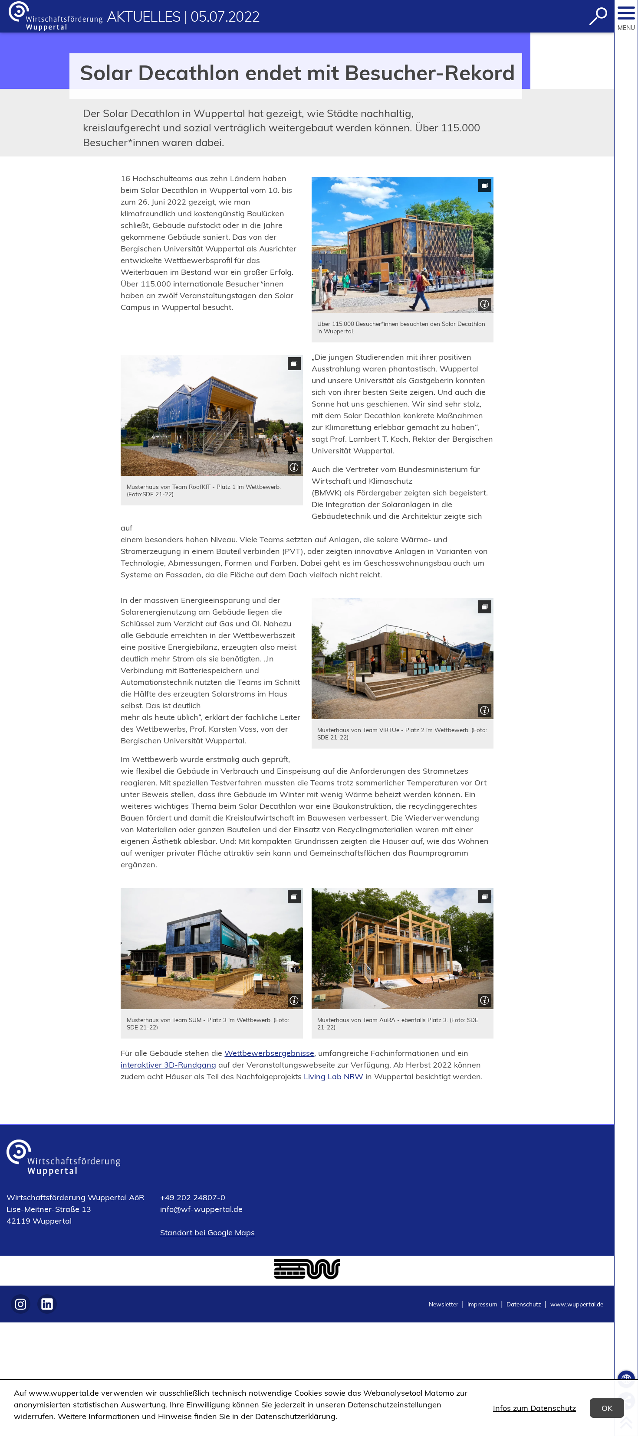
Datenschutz (523, 1304)
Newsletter (443, 1304)
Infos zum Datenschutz (534, 1408)
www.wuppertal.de (576, 1304)
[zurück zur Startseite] (55, 16)
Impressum (482, 1304)
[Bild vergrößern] (402, 245)
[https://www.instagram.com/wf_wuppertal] (20, 1304)
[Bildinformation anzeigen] (483, 303)
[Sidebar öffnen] (626, 13)
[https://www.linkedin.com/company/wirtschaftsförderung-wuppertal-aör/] (47, 1304)
